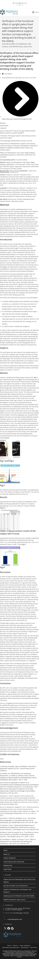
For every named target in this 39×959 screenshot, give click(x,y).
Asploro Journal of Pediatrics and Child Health (19, 896)
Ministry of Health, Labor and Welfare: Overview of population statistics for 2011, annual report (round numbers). (18, 768)
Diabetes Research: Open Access (14, 900)
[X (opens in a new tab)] (17, 5)
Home (5, 850)
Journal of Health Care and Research (16, 886)
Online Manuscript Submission (14, 862)
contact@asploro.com (15, 919)
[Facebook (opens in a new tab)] (19, 5)
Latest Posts (7, 869)
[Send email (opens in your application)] (22, 5)
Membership (8, 865)
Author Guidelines (10, 858)
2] (29, 263)
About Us (7, 854)
